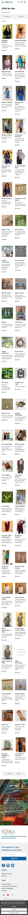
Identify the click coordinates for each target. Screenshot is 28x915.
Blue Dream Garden (6, 167)
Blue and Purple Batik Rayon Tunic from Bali (7, 106)
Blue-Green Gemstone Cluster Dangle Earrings (7, 326)
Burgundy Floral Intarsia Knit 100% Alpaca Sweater (20, 541)
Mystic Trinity (6, 293)
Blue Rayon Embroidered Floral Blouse (6, 202)
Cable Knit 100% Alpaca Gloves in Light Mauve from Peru (20, 572)
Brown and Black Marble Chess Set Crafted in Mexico (20, 419)
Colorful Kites (6, 694)
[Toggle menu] (3, 2)
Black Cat (5, 724)
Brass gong (20, 386)
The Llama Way (7, 444)
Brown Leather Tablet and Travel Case (7, 479)
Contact (4, 890)
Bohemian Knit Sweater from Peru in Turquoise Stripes (20, 326)
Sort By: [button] (20, 16)
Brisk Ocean (19, 351)
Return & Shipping (7, 888)
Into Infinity (5, 506)
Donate (4, 876)
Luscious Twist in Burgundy (7, 536)
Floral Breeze (19, 71)
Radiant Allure (20, 694)
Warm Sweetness (19, 662)
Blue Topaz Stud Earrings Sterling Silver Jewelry (20, 297)
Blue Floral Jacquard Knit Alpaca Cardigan (6, 171)
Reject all (14, 909)
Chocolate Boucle (18, 476)
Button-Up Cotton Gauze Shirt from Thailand (6, 572)
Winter (4, 322)
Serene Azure (19, 260)
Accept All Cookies (14, 912)
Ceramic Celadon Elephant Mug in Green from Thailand (7, 761)
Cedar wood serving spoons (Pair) (20, 728)
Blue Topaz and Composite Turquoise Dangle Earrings (20, 204)
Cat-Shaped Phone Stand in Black (6, 728)
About (9, 819)
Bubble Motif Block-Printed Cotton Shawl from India (20, 510)
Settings (14, 906)
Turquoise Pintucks (5, 567)
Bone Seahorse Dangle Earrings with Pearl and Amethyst (7, 357)
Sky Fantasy (19, 229)
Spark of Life (19, 293)
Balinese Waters (7, 102)
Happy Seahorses (5, 352)
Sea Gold (5, 382)
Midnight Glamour (5, 41)
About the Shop (7, 874)
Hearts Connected (5, 261)
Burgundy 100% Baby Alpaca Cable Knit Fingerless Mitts (7, 541)
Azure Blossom (7, 198)
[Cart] (24, 2)
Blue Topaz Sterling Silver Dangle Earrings (7, 297)
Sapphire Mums (7, 135)
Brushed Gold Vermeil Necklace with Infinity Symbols (7, 510)
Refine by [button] (6, 16)
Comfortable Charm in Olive (20, 629)
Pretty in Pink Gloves (19, 567)
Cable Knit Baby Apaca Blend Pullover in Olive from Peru (7, 666)
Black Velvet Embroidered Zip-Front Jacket (7, 46)
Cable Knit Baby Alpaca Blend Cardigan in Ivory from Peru (7, 603)
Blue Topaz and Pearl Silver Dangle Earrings (20, 233)
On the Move (6, 475)
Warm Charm (19, 597)
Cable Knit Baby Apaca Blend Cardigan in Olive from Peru (20, 634)
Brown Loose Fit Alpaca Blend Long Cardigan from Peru (20, 480)
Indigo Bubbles (20, 506)
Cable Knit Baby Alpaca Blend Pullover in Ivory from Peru (20, 601)
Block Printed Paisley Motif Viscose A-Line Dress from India (20, 44)
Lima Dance (19, 322)
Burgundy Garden (18, 536)
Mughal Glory (6, 71)
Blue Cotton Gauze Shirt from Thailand (19, 140)
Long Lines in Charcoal (19, 754)
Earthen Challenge (18, 414)
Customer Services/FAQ (9, 886)
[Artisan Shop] (18, 2)
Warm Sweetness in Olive (6, 630)
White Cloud (6, 413)
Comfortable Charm (6, 598)
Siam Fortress (19, 444)
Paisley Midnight (20, 40)
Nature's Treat (20, 724)
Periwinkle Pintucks (18, 136)
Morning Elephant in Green (5, 755)
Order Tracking (6, 884)
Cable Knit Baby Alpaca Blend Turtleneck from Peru (7, 636)
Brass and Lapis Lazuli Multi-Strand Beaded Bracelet (20, 355)
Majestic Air (6, 229)
